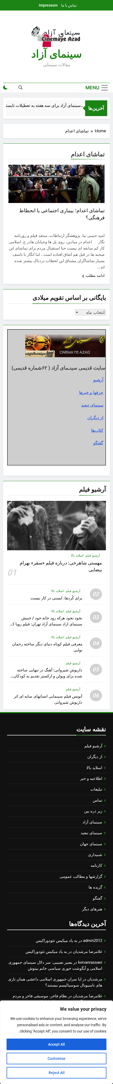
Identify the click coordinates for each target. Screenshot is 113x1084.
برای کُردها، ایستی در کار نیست (56, 598)
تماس (97, 800)
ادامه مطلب (95, 275)
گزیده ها (95, 887)
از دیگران (95, 417)
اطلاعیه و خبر (91, 778)
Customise (56, 1058)
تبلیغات (96, 789)
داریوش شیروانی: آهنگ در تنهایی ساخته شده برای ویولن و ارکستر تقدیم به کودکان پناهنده (47, 676)
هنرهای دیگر (92, 909)
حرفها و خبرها (91, 392)
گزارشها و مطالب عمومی (81, 876)
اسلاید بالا (77, 555)
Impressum (48, 5)
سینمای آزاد (92, 822)
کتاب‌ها (97, 430)
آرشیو (98, 379)
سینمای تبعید (92, 405)
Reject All (57, 1073)
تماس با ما (69, 5)
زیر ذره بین (93, 811)
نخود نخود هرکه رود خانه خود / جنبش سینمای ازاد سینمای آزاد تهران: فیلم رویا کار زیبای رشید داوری (45, 624)
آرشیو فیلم (92, 555)
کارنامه (96, 865)
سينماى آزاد (56, 54)
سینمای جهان (91, 844)
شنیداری (95, 854)
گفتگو (98, 442)
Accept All (56, 1044)
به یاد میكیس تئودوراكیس (56, 940)
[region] (56, 1042)
